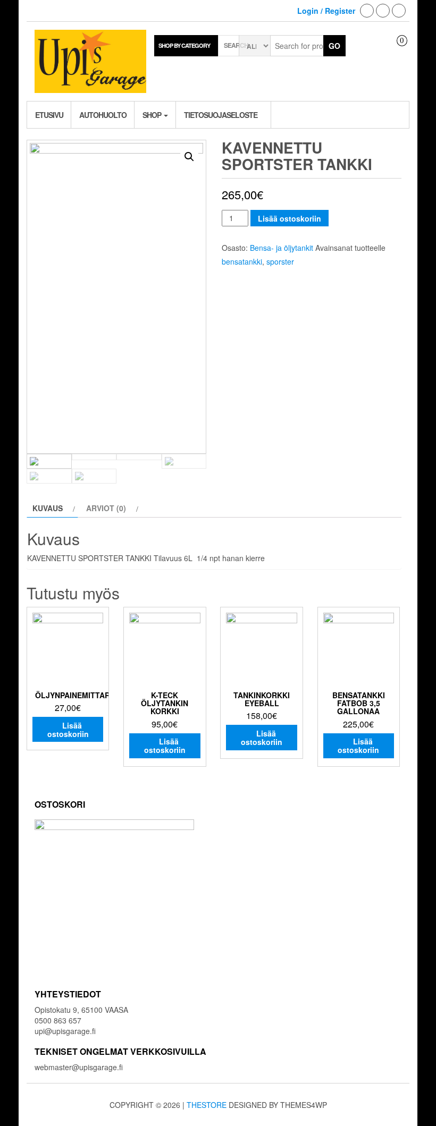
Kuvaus (47, 508)
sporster (280, 261)
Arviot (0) (106, 508)
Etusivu (49, 114)
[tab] (52, 508)
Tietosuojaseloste (220, 114)
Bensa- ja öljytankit (281, 247)
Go (334, 45)
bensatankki (242, 261)
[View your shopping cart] (394, 50)
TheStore (207, 1104)
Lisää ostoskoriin (289, 218)
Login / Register (326, 10)
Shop (152, 114)
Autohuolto (103, 114)
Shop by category (184, 45)
